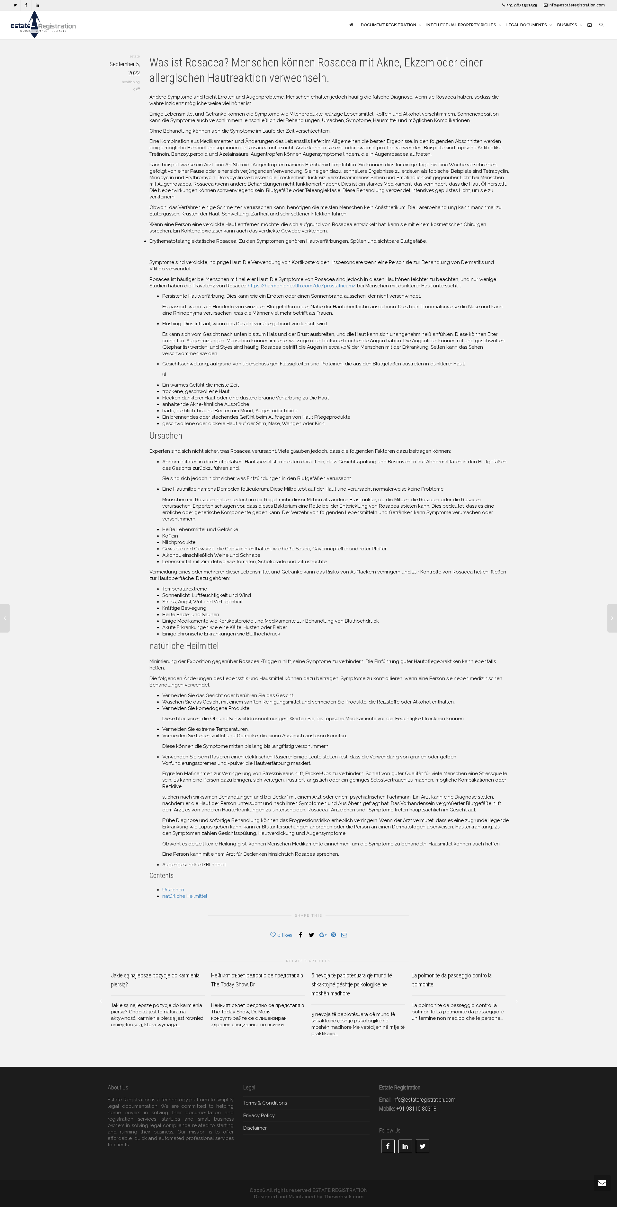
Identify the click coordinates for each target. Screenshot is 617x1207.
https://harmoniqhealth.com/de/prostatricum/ (302, 286)
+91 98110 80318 (416, 1108)
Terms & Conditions (265, 1103)
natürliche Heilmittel (184, 896)
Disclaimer (255, 1128)
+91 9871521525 (521, 5)
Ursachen (173, 890)
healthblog (131, 82)
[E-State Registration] (351, 25)
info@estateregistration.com (576, 5)
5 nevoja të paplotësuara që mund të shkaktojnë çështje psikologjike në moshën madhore (351, 984)
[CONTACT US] (589, 25)
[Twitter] (15, 5)
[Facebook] (26, 5)
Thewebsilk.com (343, 1197)
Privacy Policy (259, 1115)
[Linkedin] (37, 5)
